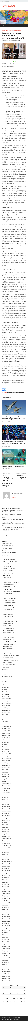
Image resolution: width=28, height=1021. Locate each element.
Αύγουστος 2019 (6, 875)
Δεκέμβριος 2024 (6, 730)
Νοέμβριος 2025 (6, 705)
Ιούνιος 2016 (5, 962)
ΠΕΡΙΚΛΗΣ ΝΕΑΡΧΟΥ (8, 605)
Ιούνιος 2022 (5, 797)
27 (14, 1001)
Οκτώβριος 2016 (6, 953)
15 (21, 996)
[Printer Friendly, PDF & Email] (14, 62)
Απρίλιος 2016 (5, 967)
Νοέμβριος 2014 (6, 976)
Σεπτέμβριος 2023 (6, 765)
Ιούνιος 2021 (5, 824)
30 (24, 1001)
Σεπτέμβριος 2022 (6, 790)
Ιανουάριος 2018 (6, 918)
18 (7, 998)
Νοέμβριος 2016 (6, 951)
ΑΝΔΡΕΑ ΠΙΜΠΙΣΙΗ (8, 623)
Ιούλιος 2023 (5, 769)
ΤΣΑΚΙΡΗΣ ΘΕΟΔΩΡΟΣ (9, 664)
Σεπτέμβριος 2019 (6, 873)
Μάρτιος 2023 (5, 776)
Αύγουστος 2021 (6, 820)
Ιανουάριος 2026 (6, 701)
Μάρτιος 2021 (5, 831)
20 (14, 998)
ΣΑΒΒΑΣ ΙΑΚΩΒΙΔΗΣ (8, 570)
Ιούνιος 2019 (5, 879)
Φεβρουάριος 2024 (6, 753)
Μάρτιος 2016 (5, 969)
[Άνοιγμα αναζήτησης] (25, 25)
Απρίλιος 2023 (5, 774)
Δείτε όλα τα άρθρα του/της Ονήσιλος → (18, 496)
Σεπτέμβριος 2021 (6, 818)
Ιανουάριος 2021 (6, 836)
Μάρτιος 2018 (5, 914)
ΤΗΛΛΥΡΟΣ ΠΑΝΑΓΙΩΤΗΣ (9, 637)
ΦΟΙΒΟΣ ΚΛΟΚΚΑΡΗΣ (8, 557)
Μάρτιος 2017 (5, 941)
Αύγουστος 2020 (6, 847)
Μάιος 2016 (5, 964)
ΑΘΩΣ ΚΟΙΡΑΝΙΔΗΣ (8, 658)
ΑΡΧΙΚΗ (4, 539)
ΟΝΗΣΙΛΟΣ (9, 5)
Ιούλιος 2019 (5, 877)
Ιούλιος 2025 (5, 714)
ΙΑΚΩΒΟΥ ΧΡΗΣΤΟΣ (8, 589)
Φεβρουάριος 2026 (6, 698)
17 (3, 998)
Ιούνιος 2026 (5, 689)
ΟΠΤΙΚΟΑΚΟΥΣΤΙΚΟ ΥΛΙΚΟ (9, 552)
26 (10, 1001)
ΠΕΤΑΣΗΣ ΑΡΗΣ (7, 566)
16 (24, 996)
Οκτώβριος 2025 (6, 707)
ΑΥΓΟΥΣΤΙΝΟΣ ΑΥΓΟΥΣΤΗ (9, 607)
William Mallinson (7, 646)
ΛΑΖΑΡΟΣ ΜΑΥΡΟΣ (8, 573)
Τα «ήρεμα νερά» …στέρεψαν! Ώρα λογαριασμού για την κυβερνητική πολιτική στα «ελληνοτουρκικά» (13, 529)
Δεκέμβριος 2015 (6, 973)
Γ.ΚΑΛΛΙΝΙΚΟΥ (6, 635)
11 (7, 996)
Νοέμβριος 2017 (6, 923)
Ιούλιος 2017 (5, 932)
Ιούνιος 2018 (5, 907)
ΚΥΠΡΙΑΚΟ (11, 30)
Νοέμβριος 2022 (6, 785)
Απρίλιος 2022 (5, 802)
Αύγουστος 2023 (6, 767)
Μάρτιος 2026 (5, 696)
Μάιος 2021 (5, 827)
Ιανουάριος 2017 (6, 946)
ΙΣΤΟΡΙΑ (4, 550)
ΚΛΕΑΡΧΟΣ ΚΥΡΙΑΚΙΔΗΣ (9, 641)
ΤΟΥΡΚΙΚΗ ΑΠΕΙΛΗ (17, 30)
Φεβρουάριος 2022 (6, 806)
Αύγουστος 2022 (6, 792)
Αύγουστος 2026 (6, 685)
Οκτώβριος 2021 (6, 815)
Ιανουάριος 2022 (6, 808)
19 (10, 998)
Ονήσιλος (18, 40)
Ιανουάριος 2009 (6, 980)
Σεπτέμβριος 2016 (6, 955)
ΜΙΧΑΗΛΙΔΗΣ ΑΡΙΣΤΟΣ (9, 577)
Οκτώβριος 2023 (6, 763)
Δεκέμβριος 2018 (6, 893)
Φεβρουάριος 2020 (6, 861)
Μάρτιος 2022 (5, 804)
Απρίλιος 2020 (5, 857)
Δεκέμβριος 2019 (6, 866)
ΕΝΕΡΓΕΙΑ (10, 392)
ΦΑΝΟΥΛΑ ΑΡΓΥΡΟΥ (8, 575)
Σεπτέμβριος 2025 (6, 710)
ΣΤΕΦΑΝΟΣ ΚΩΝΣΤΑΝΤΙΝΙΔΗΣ (11, 655)
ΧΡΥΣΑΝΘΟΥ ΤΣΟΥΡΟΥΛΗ (10, 621)
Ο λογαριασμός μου (7, 676)
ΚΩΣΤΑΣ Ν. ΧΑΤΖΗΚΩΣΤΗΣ (10, 561)
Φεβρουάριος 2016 (6, 971)
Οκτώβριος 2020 (6, 843)
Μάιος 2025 (5, 719)
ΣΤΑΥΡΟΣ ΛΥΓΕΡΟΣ (8, 616)
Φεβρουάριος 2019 (6, 889)
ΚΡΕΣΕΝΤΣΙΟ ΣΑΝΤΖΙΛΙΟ (9, 612)
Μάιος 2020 (5, 854)
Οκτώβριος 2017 (6, 925)
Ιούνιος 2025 (5, 717)
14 (17, 996)
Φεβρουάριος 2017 (6, 944)
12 (10, 996)
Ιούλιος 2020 (5, 850)
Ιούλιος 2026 (5, 687)
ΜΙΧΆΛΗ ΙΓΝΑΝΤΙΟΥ (8, 614)
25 (7, 1001)
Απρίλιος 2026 (5, 694)
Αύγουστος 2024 (6, 740)
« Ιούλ (3, 1008)
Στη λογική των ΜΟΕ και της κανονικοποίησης (14, 466)
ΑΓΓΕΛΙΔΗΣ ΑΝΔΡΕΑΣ (8, 644)
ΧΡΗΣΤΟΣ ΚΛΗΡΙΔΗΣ (8, 632)
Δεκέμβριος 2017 (6, 921)
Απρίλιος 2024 (5, 749)
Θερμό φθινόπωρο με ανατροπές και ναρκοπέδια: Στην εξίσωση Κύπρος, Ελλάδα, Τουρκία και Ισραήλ (13, 418)
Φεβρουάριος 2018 (6, 916)
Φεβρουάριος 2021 (6, 834)
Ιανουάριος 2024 (6, 756)
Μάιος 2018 (5, 909)
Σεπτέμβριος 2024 (6, 737)
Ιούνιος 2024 (5, 744)
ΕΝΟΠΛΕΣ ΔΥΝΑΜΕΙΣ (8, 546)
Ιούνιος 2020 (5, 852)
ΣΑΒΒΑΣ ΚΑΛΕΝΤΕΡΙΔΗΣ (9, 600)
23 (24, 998)
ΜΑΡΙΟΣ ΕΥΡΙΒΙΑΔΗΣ (8, 584)
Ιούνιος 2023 (5, 772)
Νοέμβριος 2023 (6, 760)
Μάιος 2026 (5, 691)
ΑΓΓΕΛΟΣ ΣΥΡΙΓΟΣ (8, 648)
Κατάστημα (5, 669)
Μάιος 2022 (5, 799)
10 (3, 996)
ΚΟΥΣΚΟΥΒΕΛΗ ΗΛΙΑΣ (9, 586)
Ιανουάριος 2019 (6, 891)
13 (14, 996)
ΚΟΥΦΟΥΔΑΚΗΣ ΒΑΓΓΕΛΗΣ (17, 392)
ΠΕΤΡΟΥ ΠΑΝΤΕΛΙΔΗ (8, 619)
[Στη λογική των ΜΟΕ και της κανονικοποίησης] (14, 457)
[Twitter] (5, 388)
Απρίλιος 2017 (5, 939)
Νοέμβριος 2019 (6, 868)
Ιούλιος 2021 (5, 822)
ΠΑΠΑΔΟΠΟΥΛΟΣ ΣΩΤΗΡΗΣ (10, 660)
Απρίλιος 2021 (5, 829)
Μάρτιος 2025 (5, 724)
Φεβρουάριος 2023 (6, 779)
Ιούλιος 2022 (5, 795)
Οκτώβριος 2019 (6, 870)
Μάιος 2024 (5, 746)
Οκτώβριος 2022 (6, 788)
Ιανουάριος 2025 (6, 728)
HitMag (17, 1019)
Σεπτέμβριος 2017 (6, 928)
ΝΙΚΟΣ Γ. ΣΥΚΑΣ (7, 653)
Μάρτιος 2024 (5, 751)
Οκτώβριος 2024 (6, 735)
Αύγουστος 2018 (6, 902)
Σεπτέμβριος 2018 (6, 900)
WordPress (12, 1019)
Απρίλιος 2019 (5, 884)
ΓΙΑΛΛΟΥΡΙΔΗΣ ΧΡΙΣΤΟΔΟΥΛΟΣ (11, 582)
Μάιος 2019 (5, 882)
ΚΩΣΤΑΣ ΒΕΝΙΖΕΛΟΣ (8, 580)
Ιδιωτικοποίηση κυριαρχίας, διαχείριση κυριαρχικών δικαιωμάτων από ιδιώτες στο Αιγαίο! (13, 443)
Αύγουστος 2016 (6, 957)
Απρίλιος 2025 (5, 721)
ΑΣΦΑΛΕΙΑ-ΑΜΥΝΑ (5, 30)
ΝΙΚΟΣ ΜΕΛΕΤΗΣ (7, 662)
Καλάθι (4, 672)
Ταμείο (4, 674)
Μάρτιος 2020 (5, 859)
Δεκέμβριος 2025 (6, 703)
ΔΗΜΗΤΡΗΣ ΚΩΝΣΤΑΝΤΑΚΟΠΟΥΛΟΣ (12, 591)
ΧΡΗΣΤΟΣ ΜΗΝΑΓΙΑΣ (8, 630)
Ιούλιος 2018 (5, 905)
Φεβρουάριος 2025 (6, 726)
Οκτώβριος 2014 (6, 978)
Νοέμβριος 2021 (6, 813)
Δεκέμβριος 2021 (6, 811)
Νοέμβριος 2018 (6, 896)
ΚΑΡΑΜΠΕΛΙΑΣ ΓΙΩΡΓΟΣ (9, 651)
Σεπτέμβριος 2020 (6, 845)
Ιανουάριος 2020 (6, 863)
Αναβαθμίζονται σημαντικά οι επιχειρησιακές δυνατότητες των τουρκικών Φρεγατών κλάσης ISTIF (13, 523)
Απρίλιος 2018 (5, 912)
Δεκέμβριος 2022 (6, 783)
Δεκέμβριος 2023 (6, 758)
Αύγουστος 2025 (6, 712)
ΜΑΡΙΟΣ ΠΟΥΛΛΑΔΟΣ (8, 609)
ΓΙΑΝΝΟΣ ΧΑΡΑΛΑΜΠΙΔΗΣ (10, 559)
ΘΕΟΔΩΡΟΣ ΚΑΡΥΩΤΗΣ (9, 596)
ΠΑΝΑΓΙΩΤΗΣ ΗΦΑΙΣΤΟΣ (9, 598)
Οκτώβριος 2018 (6, 898)
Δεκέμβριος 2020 (6, 838)
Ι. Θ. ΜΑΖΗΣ (6, 564)
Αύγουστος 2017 (6, 930)
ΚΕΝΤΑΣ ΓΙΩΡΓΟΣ (7, 625)
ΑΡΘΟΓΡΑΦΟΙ (6, 555)
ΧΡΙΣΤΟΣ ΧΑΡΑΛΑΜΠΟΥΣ (9, 602)
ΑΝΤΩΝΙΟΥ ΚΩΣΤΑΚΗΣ (9, 568)
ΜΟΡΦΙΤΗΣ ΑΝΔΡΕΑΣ (8, 593)
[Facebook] (3, 388)
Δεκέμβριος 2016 (6, 948)
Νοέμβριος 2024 (6, 733)
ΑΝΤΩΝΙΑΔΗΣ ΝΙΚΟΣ (8, 639)
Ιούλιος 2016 (5, 960)
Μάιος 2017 (5, 937)
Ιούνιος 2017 (5, 934)
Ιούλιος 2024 (5, 742)
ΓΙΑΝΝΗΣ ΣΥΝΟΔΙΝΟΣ (8, 628)
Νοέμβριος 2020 (6, 840)
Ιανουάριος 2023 (6, 781)
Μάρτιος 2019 (5, 886)
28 (17, 1001)
